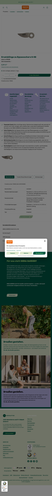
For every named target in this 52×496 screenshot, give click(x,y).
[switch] (4, 490)
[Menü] (7, 482)
